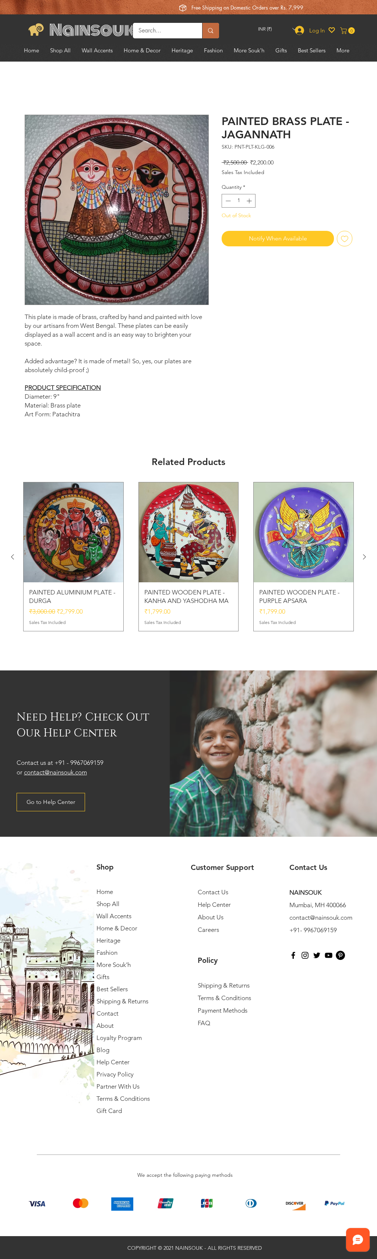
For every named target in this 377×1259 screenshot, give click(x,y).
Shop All (107, 904)
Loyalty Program (119, 1038)
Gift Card (109, 1111)
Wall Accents (113, 916)
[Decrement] (227, 200)
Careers (208, 930)
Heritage (108, 940)
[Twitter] (316, 955)
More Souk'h (113, 965)
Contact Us (213, 892)
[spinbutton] (238, 200)
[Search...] (210, 30)
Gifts (102, 977)
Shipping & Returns (122, 1001)
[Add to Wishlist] (344, 238)
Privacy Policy (115, 1074)
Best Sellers (112, 989)
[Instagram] (305, 955)
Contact (107, 1013)
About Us (210, 917)
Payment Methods (223, 1011)
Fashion (106, 953)
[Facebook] (293, 955)
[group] (188, 557)
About (105, 1026)
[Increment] (249, 200)
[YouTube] (328, 955)
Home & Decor (116, 928)
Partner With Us (118, 1086)
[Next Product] (364, 556)
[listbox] (277, 29)
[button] (277, 29)
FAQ (204, 1023)
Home (33, 87)
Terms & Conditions (123, 1099)
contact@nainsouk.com (55, 772)
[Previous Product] (12, 556)
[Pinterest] (340, 955)
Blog (102, 1050)
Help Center (113, 1062)
